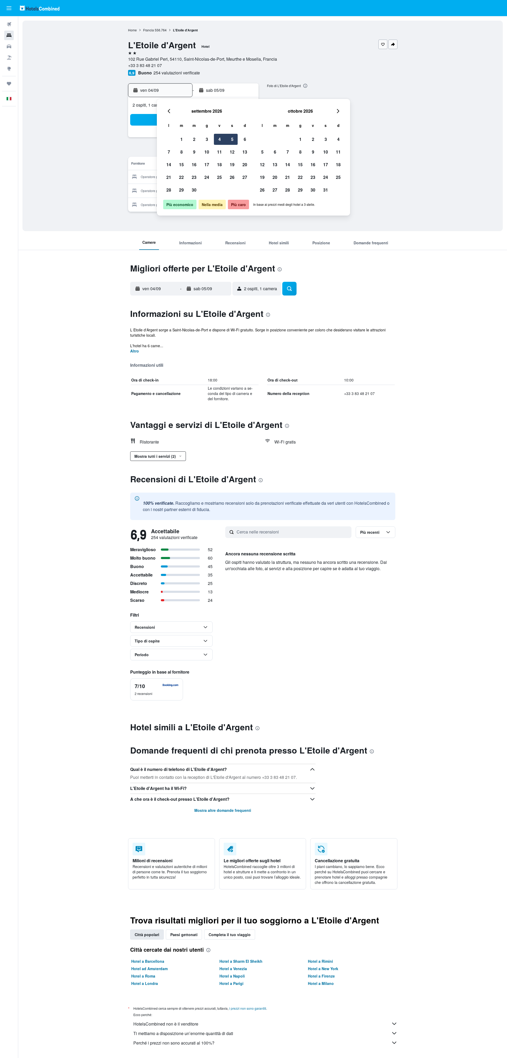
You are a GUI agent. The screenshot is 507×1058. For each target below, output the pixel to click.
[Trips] (9, 83)
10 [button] (206, 152)
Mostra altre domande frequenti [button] (222, 810)
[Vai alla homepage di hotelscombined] (39, 8)
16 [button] (194, 164)
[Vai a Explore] (9, 68)
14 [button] (168, 164)
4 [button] (219, 139)
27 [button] (244, 177)
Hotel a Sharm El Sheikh (240, 961)
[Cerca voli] (9, 24)
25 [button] (219, 177)
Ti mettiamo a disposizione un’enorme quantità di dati (183, 1033)
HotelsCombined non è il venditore (165, 1024)
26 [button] (232, 177)
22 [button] (181, 177)
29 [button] (181, 190)
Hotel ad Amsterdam (149, 968)
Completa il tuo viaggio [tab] (230, 934)
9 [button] (194, 152)
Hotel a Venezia (233, 968)
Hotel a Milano (321, 983)
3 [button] (207, 139)
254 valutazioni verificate (176, 73)
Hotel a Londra (144, 983)
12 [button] (232, 152)
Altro (134, 351)
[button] (9, 8)
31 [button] (325, 190)
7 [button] (169, 152)
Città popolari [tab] (147, 934)
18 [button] (219, 164)
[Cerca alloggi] (9, 35)
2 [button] (194, 139)
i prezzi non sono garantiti (247, 1008)
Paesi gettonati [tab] (184, 934)
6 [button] (245, 139)
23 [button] (194, 177)
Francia (148, 30)
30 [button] (194, 190)
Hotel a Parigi (231, 983)
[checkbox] (156, 689)
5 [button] (232, 139)
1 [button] (181, 139)
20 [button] (244, 164)
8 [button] (181, 152)
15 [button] (181, 164)
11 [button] (219, 152)
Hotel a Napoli (232, 976)
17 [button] (206, 164)
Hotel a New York (323, 968)
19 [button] (232, 164)
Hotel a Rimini (320, 961)
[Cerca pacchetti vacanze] (9, 57)
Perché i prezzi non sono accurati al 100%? (173, 1043)
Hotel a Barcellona (147, 961)
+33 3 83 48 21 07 (145, 65)
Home (132, 30)
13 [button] (244, 152)
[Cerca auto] (9, 46)
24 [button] (206, 177)
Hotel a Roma (143, 976)
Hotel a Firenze (321, 976)
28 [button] (168, 190)
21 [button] (168, 177)
